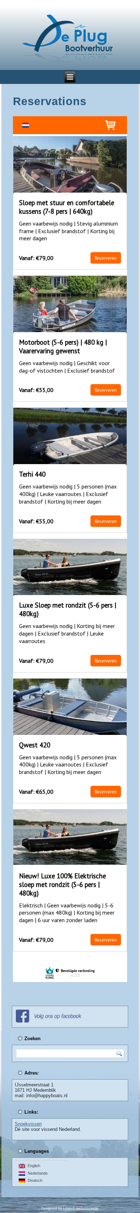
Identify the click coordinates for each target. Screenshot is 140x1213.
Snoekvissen (28, 1124)
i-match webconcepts (80, 1208)
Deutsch (33, 1180)
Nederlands (36, 1173)
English (32, 1166)
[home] (68, 40)
